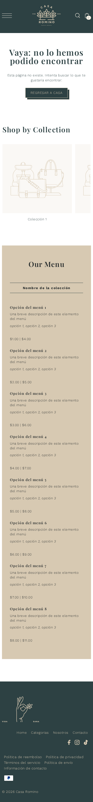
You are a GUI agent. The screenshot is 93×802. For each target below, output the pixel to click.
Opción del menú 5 (28, 479)
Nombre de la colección (46, 288)
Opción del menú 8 (28, 608)
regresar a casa (47, 93)
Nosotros (60, 732)
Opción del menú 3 (28, 393)
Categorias (40, 732)
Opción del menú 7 (28, 565)
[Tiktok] (86, 742)
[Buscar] (77, 15)
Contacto (80, 732)
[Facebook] (69, 742)
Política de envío (58, 763)
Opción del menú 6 (28, 522)
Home (22, 732)
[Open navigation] (8, 15)
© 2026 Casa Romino (20, 792)
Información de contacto (25, 768)
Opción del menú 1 (28, 307)
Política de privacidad (65, 757)
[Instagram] (77, 742)
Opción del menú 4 (28, 436)
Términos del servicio (22, 763)
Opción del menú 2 (28, 350)
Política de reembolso (23, 757)
